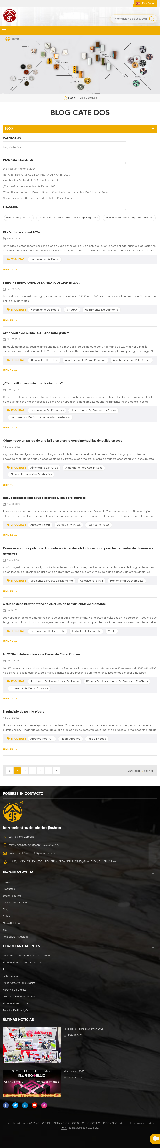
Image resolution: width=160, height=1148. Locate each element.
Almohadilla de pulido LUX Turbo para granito (31, 180)
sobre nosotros (12, 896)
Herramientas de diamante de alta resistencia (40, 417)
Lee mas (8, 269)
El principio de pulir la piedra (23, 711)
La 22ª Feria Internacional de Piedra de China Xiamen (41, 654)
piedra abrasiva (70, 738)
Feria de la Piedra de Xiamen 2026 (83, 1029)
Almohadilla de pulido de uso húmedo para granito (68, 218)
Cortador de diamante (86, 631)
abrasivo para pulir (91, 580)
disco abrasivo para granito (19, 983)
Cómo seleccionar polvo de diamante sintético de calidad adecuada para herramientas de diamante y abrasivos (78, 551)
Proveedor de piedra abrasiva (29, 688)
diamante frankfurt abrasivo (19, 997)
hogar (72, 97)
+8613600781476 (50, 845)
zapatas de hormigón (15, 1010)
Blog (5, 909)
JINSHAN (72, 309)
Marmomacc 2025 (74, 1071)
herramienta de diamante (101, 309)
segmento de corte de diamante (51, 580)
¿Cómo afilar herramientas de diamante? (29, 186)
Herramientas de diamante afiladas (93, 410)
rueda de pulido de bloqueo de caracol (26, 956)
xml (5, 930)
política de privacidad (15, 937)
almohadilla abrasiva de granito (31, 474)
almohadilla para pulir (18, 218)
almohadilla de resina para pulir (85, 360)
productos (9, 889)
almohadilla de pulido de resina (22, 962)
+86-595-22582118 (24, 837)
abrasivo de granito (14, 990)
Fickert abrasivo (12, 976)
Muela (112, 631)
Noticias (7, 916)
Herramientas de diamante (47, 631)
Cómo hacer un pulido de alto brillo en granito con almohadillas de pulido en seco (55, 192)
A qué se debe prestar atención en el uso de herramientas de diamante (54, 604)
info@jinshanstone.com (45, 853)
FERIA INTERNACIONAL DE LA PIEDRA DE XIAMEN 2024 (36, 174)
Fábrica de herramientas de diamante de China (117, 681)
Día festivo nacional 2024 (19, 169)
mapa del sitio (11, 923)
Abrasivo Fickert (40, 525)
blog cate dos (12, 147)
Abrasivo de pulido (69, 525)
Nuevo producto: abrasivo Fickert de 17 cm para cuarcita (39, 198)
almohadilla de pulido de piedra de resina (129, 218)
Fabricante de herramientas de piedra (54, 681)
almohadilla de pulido (44, 360)
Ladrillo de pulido (98, 525)
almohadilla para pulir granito (131, 360)
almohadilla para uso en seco (83, 467)
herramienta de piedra (44, 259)
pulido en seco (97, 738)
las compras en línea (15, 902)
